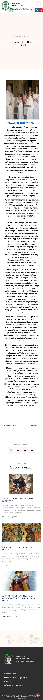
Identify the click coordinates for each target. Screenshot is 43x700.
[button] (38, 3)
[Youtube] (41, 10)
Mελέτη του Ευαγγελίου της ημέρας (17, 548)
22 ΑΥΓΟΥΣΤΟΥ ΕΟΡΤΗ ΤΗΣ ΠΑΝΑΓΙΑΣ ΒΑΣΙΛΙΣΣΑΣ (20, 499)
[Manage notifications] (38, 695)
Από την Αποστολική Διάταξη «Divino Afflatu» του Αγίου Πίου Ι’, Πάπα (20, 598)
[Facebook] (37, 10)
